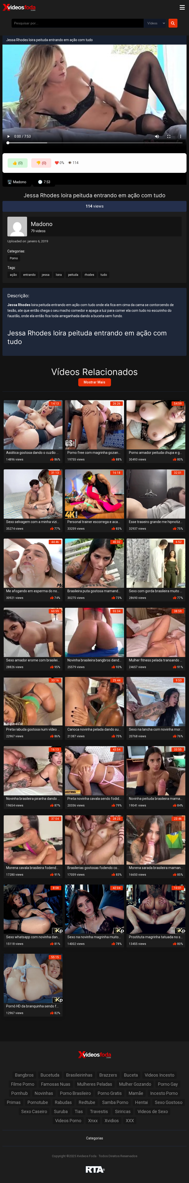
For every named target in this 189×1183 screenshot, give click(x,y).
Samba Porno (115, 1102)
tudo (104, 275)
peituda (73, 275)
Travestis (99, 1111)
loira (59, 275)
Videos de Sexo (153, 1111)
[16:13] (33, 770)
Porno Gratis (110, 1093)
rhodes (89, 275)
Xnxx (93, 1120)
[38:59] (155, 632)
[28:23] (94, 839)
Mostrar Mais (94, 382)
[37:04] (33, 839)
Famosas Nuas (55, 1084)
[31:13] (33, 493)
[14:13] (33, 424)
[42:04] (94, 908)
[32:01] (155, 493)
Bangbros (24, 1075)
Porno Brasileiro (75, 1093)
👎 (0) (41, 163)
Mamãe (136, 1093)
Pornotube (38, 1102)
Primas (14, 1102)
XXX (130, 1120)
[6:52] (155, 562)
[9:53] (155, 701)
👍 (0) (18, 163)
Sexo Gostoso (168, 1102)
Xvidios (112, 1120)
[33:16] (33, 701)
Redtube (87, 1102)
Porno (14, 258)
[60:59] (33, 632)
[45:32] (94, 562)
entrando (29, 275)
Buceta (131, 1075)
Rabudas (63, 1102)
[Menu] (182, 7)
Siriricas (123, 1111)
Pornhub (19, 1093)
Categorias (94, 1138)
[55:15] (33, 978)
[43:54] (94, 770)
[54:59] (155, 424)
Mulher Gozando (135, 1084)
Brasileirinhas (79, 1075)
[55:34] (94, 632)
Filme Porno (22, 1084)
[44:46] (33, 562)
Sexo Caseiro (34, 1111)
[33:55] (155, 770)
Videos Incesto (159, 1075)
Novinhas (44, 1093)
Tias (79, 1111)
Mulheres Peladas (94, 1084)
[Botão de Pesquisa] (173, 23)
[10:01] (155, 908)
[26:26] (94, 424)
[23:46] (155, 839)
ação (13, 275)
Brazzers (108, 1075)
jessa (45, 275)
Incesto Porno (164, 1093)
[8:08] (33, 908)
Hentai (141, 1102)
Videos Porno (68, 1120)
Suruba (61, 1111)
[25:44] (94, 701)
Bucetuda (50, 1075)
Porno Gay (168, 1084)
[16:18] (94, 493)
